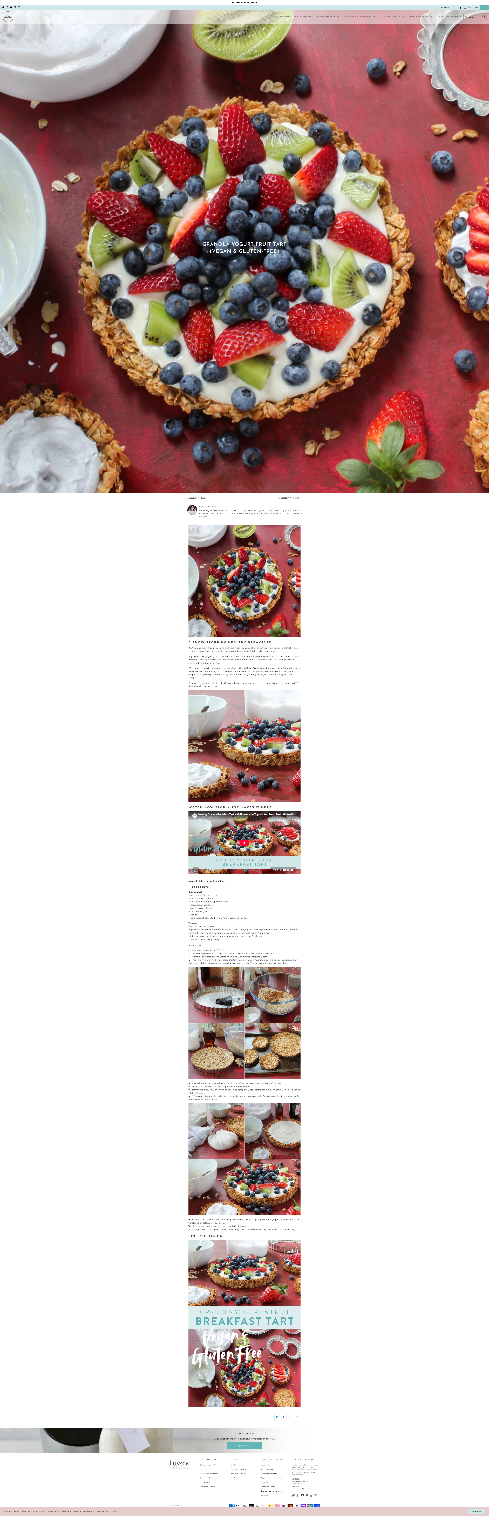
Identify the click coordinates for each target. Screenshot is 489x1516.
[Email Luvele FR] (23, 7)
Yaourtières (265, 1465)
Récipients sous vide (269, 1474)
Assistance (234, 1478)
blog (274, 671)
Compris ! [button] (476, 1511)
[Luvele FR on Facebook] (7, 7)
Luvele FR (179, 1505)
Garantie (203, 1469)
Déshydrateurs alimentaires (271, 1491)
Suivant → (296, 498)
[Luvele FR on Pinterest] (15, 7)
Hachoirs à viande (268, 1487)
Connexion (472, 7)
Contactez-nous (206, 1482)
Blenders (264, 1482)
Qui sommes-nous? (207, 1465)
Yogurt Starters (267, 1469)
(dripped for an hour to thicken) (284, 668)
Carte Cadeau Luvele (238, 1469)
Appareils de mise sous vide (271, 1478)
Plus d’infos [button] (111, 1511)
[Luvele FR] (8, 17)
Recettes (233, 1465)
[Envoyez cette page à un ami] (297, 1417)
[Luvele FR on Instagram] (19, 7)
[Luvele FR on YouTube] (11, 7)
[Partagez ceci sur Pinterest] (290, 1417)
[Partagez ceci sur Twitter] (277, 1417)
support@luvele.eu (304, 1489)
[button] (283, 17)
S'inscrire (244, 1446)
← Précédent (283, 498)
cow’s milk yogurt (258, 668)
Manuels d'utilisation (238, 1474)
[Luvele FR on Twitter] (3, 7)
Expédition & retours (207, 1487)
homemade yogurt (202, 656)
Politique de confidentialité (210, 1474)
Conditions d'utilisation (209, 1478)
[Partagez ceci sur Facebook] (284, 1417)
